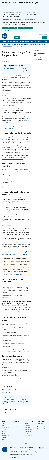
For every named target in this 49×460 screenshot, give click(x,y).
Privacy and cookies (41, 428)
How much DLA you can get (9, 389)
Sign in (45, 34)
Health (3, 439)
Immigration (4, 437)
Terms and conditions (42, 426)
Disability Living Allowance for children (36, 44)
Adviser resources (18, 424)
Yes (3, 412)
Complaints (28, 431)
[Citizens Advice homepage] (5, 450)
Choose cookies (6, 30)
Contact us (27, 425)
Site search (16, 428)
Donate (17, 37)
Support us (27, 427)
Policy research (28, 439)
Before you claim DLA (7, 46)
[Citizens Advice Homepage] (5, 36)
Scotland (4, 61)
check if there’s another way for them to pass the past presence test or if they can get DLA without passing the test (16, 252)
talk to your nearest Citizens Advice (15, 359)
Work (8, 41)
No (5, 412)
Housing (27, 41)
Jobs (26, 443)
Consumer (21, 41)
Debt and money (14, 41)
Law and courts (37, 41)
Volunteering (28, 441)
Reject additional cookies (25, 28)
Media (26, 433)
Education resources (18, 426)
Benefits (4, 41)
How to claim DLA (6, 392)
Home (3, 44)
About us (27, 423)
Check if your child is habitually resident (13, 274)
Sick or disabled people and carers (19, 44)
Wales (7, 61)
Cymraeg (41, 34)
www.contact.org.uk (12, 375)
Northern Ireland (26, 60)
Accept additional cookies (10, 28)
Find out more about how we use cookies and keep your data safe (18, 19)
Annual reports (28, 429)
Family (31, 41)
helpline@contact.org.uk (11, 374)
